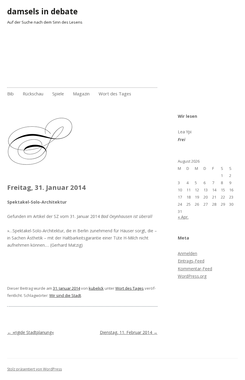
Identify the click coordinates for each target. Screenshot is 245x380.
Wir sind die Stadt (65, 295)
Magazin (81, 94)
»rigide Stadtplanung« (30, 332)
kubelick (96, 288)
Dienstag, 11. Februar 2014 (128, 332)
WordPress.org (192, 276)
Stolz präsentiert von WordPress (34, 369)
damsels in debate (42, 11)
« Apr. (183, 217)
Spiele (58, 94)
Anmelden (187, 253)
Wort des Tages (115, 94)
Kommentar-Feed (195, 268)
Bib (10, 94)
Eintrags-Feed (191, 261)
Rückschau (33, 94)
